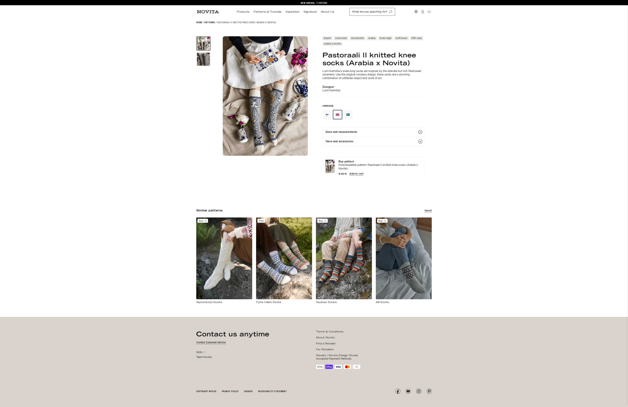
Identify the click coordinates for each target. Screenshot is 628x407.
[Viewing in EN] (337, 114)
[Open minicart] (429, 11)
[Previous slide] (230, 96)
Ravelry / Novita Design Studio (337, 355)
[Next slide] (301, 96)
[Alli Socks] (404, 260)
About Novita (325, 337)
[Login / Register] (422, 11)
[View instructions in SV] (348, 114)
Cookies (248, 391)
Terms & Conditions (329, 331)
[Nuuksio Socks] (344, 260)
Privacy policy (230, 391)
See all (428, 210)
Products (243, 11)
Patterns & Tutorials (267, 11)
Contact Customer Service (211, 342)
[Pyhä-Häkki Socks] (284, 260)
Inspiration (293, 11)
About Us (327, 11)
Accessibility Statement (272, 391)
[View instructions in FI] (327, 114)
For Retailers (325, 349)
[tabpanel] (374, 168)
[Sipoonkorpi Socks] (224, 260)
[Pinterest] (429, 391)
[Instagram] (418, 391)
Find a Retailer (326, 343)
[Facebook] (397, 391)
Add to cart (356, 173)
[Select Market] (416, 11)
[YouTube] (408, 391)
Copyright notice (206, 391)
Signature (310, 11)
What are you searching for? (369, 11)
